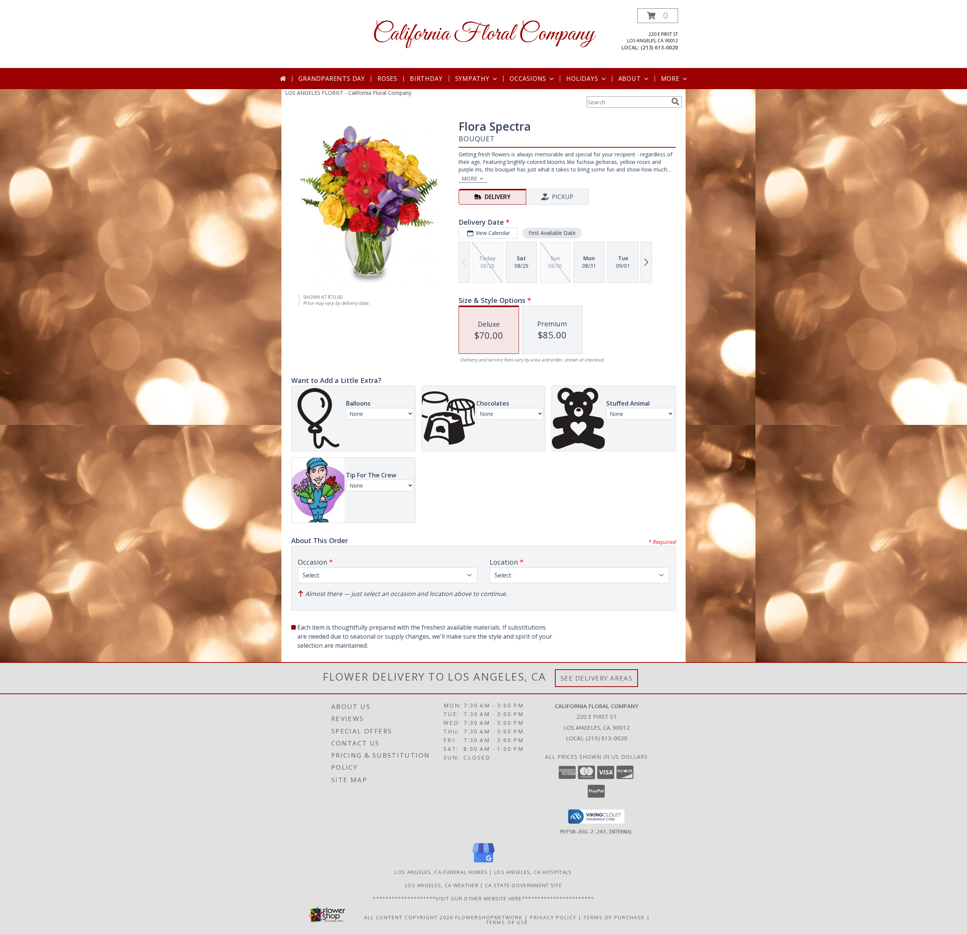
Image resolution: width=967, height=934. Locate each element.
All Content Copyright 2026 (408, 917)
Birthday (426, 78)
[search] (675, 101)
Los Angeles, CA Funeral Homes (441, 872)
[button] (657, 15)
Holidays (582, 78)
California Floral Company (483, 34)
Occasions (528, 78)
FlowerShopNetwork (489, 917)
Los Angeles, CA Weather (442, 885)
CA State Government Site (523, 885)
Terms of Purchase (614, 917)
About (629, 78)
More (670, 78)
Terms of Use (507, 922)
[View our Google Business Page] (483, 862)
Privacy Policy (553, 917)
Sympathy (472, 78)
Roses (387, 78)
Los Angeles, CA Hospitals (533, 872)
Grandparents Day (331, 78)
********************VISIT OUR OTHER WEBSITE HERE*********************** (483, 898)
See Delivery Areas (597, 678)
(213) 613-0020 (659, 47)
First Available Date (552, 232)
